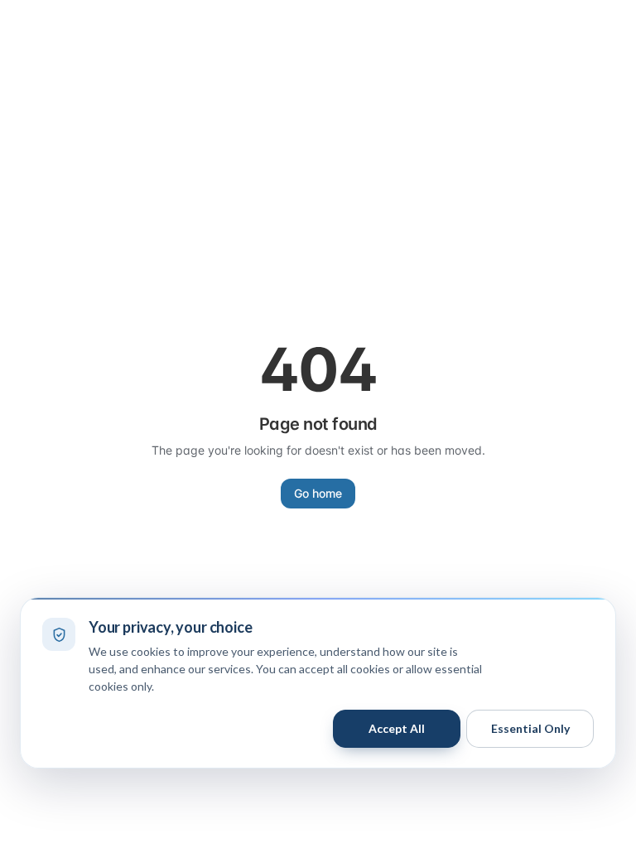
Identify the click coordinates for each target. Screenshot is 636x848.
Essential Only (530, 728)
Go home (318, 493)
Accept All (397, 728)
